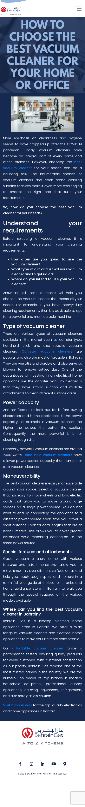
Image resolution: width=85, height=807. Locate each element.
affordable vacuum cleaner (37, 648)
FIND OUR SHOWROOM (64, 764)
